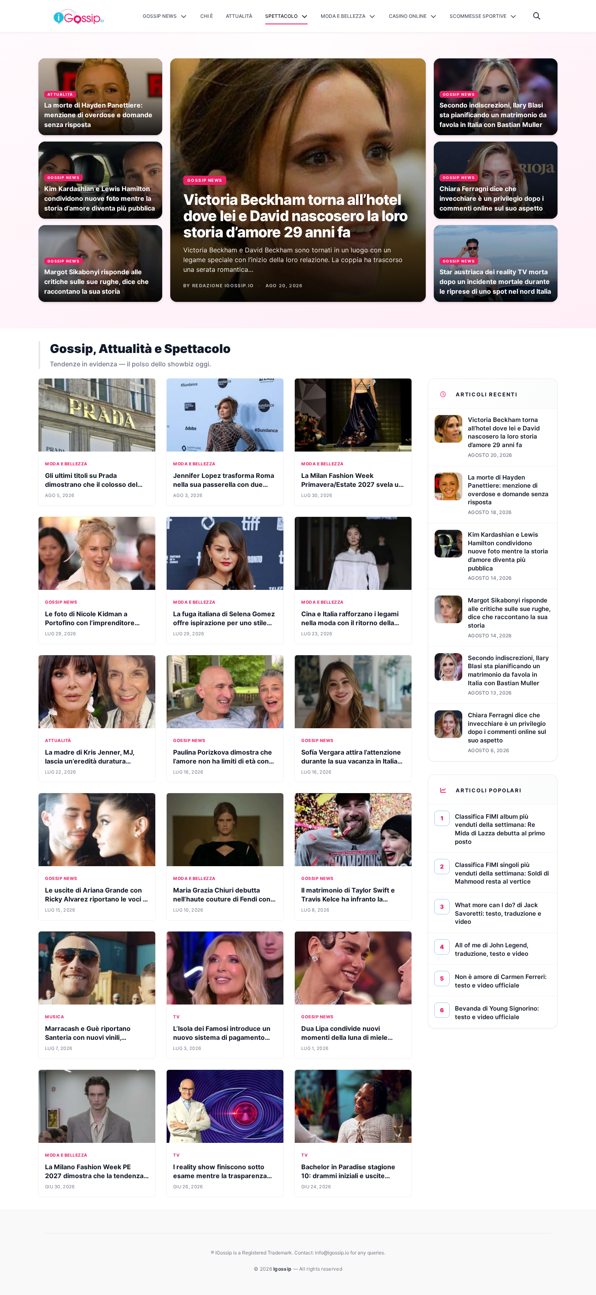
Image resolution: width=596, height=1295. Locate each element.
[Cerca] (537, 16)
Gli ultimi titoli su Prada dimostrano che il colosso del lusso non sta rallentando (91, 484)
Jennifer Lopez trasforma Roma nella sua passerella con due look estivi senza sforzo (223, 484)
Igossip (283, 1269)
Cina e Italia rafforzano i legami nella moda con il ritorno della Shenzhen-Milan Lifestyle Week (351, 623)
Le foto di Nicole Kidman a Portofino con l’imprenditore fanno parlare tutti (90, 623)
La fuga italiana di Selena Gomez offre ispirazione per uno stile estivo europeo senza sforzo (224, 623)
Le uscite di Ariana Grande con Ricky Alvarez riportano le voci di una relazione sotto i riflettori (96, 899)
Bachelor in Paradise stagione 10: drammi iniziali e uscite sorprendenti (348, 1176)
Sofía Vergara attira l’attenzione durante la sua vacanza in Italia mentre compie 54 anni (351, 761)
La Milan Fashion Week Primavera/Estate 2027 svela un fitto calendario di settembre (352, 484)
